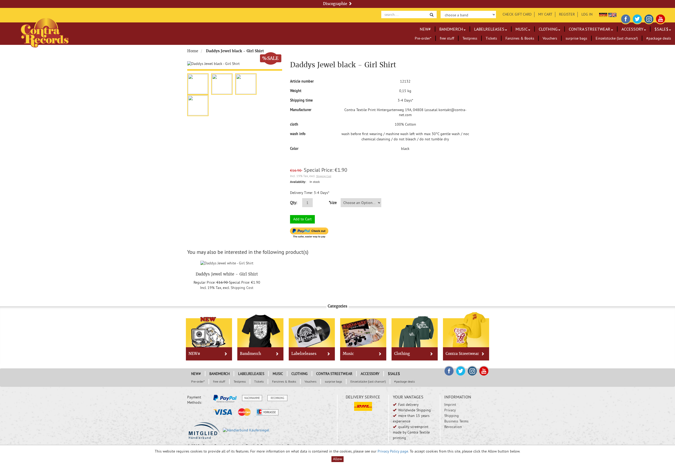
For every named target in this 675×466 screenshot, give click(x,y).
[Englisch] (612, 14)
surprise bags (576, 38)
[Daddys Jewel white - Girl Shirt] (226, 262)
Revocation (453, 426)
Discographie (335, 3)
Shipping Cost (323, 176)
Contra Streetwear (589, 29)
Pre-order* (423, 38)
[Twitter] (637, 18)
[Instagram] (649, 18)
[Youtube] (660, 18)
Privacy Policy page (393, 451)
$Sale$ (661, 29)
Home (192, 51)
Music (521, 29)
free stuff (447, 38)
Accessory (632, 29)
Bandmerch (451, 29)
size (332, 202)
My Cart (545, 14)
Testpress (469, 38)
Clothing (548, 29)
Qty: (293, 202)
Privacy (450, 410)
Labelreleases (489, 29)
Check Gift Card (517, 14)
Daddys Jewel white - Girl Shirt (227, 274)
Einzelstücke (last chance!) (617, 38)
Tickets (491, 38)
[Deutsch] (603, 14)
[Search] (432, 14)
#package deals (658, 38)
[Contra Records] (44, 32)
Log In (586, 14)
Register (567, 14)
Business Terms (456, 421)
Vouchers (550, 38)
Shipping (451, 415)
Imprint (450, 404)
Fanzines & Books (519, 38)
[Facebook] (625, 18)
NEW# (425, 29)
